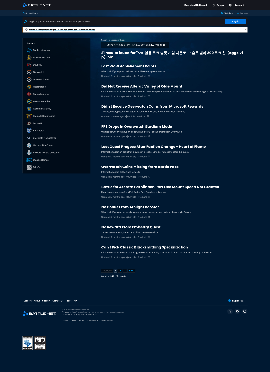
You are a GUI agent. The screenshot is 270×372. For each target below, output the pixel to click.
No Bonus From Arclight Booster (130, 207)
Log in (235, 21)
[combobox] (135, 45)
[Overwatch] (148, 116)
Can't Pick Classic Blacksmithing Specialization (144, 247)
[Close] (245, 30)
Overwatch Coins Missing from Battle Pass (140, 166)
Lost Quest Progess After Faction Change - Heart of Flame (153, 146)
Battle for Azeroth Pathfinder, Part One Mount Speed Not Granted (160, 186)
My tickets (228, 13)
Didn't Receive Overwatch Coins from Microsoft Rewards (152, 106)
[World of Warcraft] (149, 76)
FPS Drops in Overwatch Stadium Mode (136, 126)
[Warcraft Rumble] (149, 217)
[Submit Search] (103, 45)
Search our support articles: (113, 40)
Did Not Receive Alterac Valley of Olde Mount (141, 86)
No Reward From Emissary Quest (131, 227)
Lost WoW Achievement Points (128, 66)
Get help (244, 13)
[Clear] (166, 45)
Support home (31, 13)
